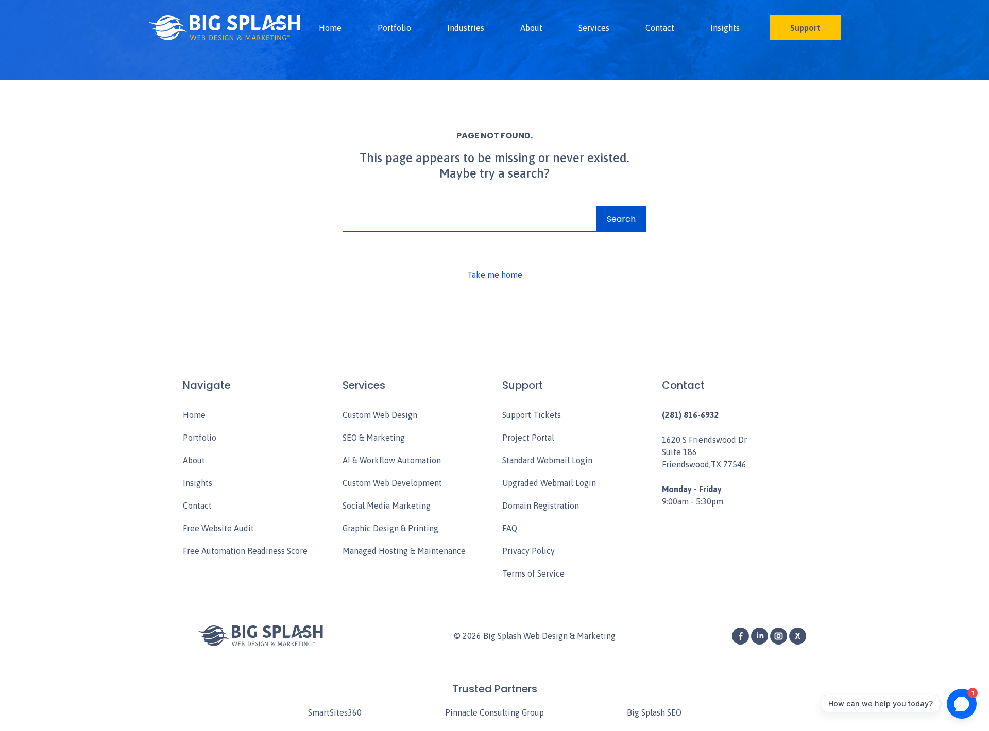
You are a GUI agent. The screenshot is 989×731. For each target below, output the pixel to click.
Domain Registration (540, 505)
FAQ (509, 528)
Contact (659, 27)
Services (593, 27)
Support (805, 27)
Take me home (494, 275)
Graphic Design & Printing (390, 528)
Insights (725, 27)
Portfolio (394, 27)
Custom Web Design (380, 415)
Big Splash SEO (654, 712)
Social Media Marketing (387, 505)
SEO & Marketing (374, 437)
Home (330, 27)
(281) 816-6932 (690, 415)
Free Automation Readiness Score (245, 550)
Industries (465, 27)
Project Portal (528, 437)
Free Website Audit (218, 528)
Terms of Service (533, 573)
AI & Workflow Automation (392, 460)
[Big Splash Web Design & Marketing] (224, 27)
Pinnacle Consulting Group (494, 712)
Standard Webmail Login (547, 460)
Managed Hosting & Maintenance (404, 550)
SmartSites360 (335, 712)
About (531, 27)
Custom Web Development (392, 483)
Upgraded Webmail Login (549, 483)
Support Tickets (531, 415)
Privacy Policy (528, 550)
